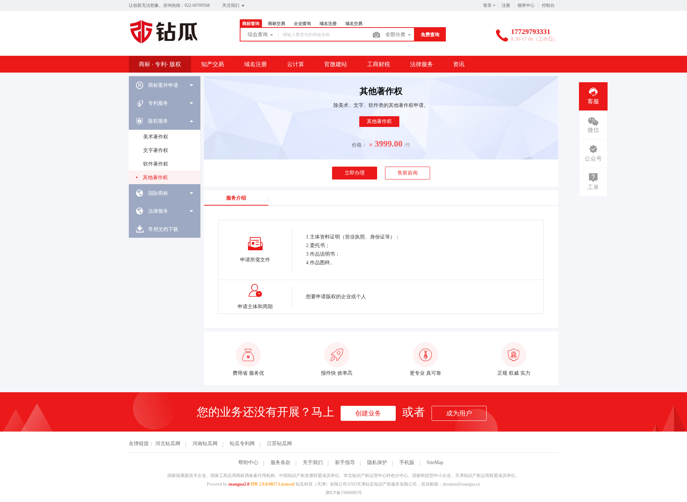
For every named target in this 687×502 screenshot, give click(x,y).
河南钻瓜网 (205, 443)
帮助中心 (248, 462)
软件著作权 (155, 164)
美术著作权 (155, 136)
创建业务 (368, 413)
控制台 (548, 5)
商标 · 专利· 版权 (160, 64)
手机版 (406, 462)
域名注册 (255, 64)
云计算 (295, 64)
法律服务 (421, 64)
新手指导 (345, 462)
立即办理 (355, 173)
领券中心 (526, 5)
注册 (506, 5)
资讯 (458, 64)
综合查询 (258, 34)
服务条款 (281, 462)
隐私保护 (377, 462)
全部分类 (396, 34)
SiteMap (435, 462)
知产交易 (212, 64)
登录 (487, 5)
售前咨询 (408, 173)
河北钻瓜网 (167, 443)
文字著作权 (155, 150)
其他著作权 (155, 177)
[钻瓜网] (163, 40)
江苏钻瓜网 (279, 443)
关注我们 (231, 5)
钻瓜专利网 (242, 443)
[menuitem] (164, 85)
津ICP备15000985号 (343, 492)
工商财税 (378, 64)
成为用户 (459, 413)
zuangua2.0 (238, 484)
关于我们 (313, 462)
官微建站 (335, 64)
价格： (359, 145)
